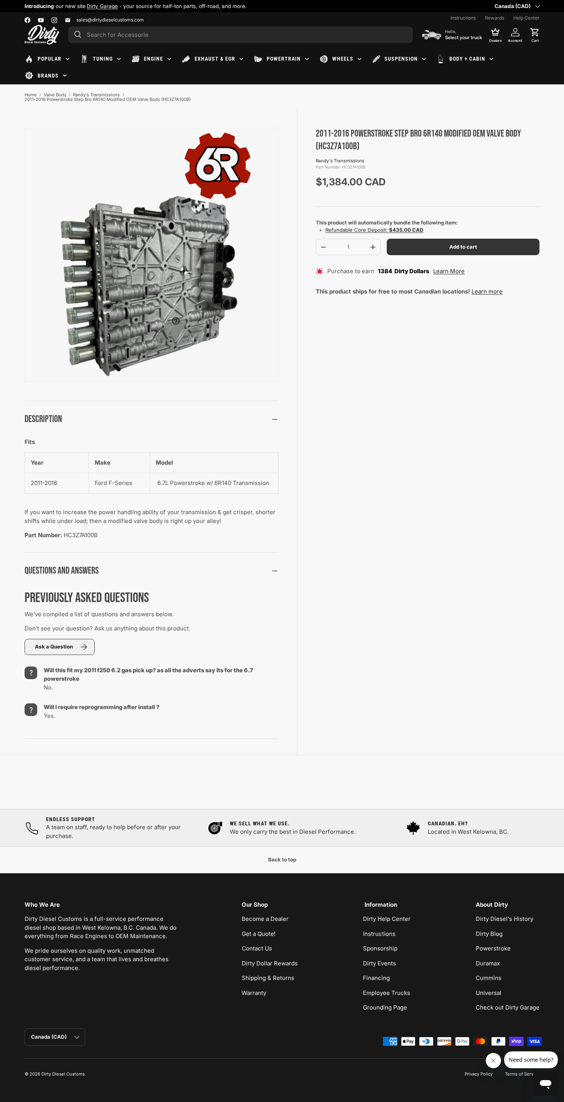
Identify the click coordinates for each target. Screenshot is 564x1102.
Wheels (342, 59)
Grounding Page (385, 1007)
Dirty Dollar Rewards (270, 963)
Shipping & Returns (268, 978)
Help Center (526, 18)
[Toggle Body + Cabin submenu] (491, 59)
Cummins (488, 978)
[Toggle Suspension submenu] (424, 59)
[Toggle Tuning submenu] (119, 59)
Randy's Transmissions (96, 94)
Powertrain (284, 59)
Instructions (463, 18)
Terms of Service (522, 1074)
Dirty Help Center (387, 918)
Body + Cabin (467, 59)
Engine (153, 59)
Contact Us (257, 948)
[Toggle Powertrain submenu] (307, 59)
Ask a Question (54, 646)
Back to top (282, 859)
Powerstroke (493, 948)
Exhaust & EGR (215, 59)
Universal (488, 992)
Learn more (487, 291)
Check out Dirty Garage (507, 1007)
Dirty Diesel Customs (63, 1074)
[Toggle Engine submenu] (169, 59)
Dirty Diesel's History (504, 918)
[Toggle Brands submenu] (64, 75)
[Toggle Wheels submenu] (359, 59)
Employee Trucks (386, 992)
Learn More (449, 271)
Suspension (401, 59)
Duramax (488, 963)
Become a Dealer (265, 918)
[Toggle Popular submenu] (67, 59)
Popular (49, 59)
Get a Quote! (258, 933)
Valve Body (55, 94)
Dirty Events (379, 963)
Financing (376, 978)
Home (31, 94)
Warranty (254, 992)
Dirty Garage (102, 6)
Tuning (103, 59)
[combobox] (240, 34)
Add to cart (463, 247)
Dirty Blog (489, 933)
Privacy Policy (479, 1074)
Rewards (494, 18)
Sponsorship (380, 948)
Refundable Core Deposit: (374, 230)
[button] (534, 34)
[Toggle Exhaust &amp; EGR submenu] (241, 59)
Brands (48, 76)
